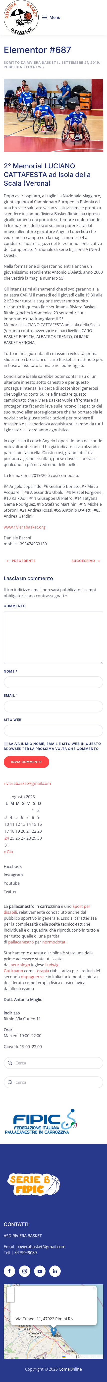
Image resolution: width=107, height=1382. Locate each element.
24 (6, 838)
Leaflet (70, 1356)
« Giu (8, 851)
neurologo (20, 965)
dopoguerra (33, 976)
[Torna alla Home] (21, 17)
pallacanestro (21, 942)
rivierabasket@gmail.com (27, 783)
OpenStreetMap (91, 1356)
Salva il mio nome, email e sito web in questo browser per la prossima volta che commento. (52, 746)
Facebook (13, 866)
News (38, 67)
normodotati (54, 942)
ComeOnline (70, 1369)
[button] (51, 17)
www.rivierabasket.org (25, 527)
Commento (15, 606)
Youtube (12, 883)
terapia (42, 970)
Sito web (13, 720)
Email (11, 695)
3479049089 (25, 1252)
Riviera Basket (41, 62)
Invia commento (26, 762)
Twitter (10, 891)
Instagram (13, 875)
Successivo (83, 561)
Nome (11, 671)
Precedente (24, 561)
